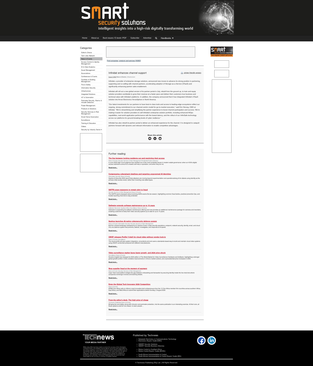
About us (95, 38)
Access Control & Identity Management (90, 63)
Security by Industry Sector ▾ (91, 129)
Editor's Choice (86, 52)
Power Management (88, 105)
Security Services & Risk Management (90, 113)
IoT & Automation (87, 97)
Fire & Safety (86, 84)
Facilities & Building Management (88, 80)
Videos (83, 126)
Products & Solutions (88, 108)
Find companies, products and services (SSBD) (124, 60)
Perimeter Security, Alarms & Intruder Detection (91, 101)
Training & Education (88, 123)
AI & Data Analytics (88, 67)
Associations (85, 73)
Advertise (147, 38)
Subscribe (134, 38)
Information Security (88, 88)
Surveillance (85, 120)
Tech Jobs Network (88, 55)
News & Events (86, 59)
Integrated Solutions (88, 94)
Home (84, 38)
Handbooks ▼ (167, 37)
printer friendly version (192, 72)
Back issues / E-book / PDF (115, 38)
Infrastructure (86, 91)
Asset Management (88, 70)
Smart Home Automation (90, 117)
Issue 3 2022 (112, 77)
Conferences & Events (89, 76)
